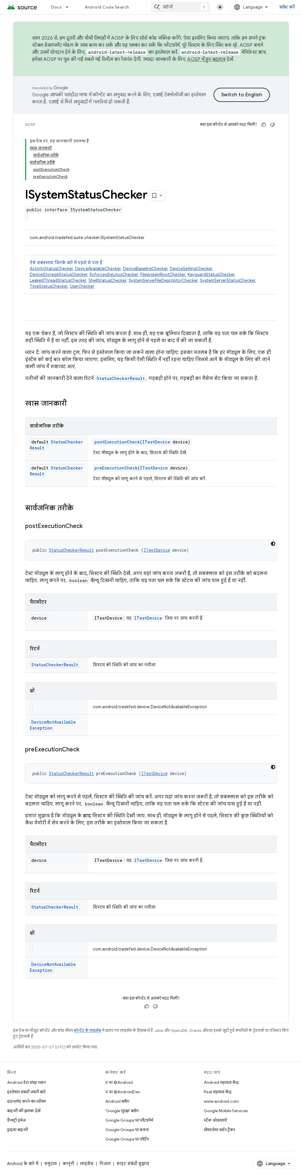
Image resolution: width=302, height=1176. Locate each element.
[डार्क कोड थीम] (273, 543)
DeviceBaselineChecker (145, 268)
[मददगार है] (263, 124)
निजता (105, 1163)
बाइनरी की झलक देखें (23, 1110)
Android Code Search (107, 7)
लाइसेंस (86, 1163)
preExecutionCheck (115, 468)
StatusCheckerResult (120, 378)
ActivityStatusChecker (51, 268)
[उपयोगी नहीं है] (272, 124)
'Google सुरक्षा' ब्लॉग (122, 1110)
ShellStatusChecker (107, 280)
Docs (56, 7)
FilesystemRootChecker (162, 274)
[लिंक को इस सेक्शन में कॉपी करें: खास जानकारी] (72, 403)
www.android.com (221, 1101)
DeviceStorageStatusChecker (58, 274)
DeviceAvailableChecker (98, 268)
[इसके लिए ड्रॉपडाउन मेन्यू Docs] (70, 7)
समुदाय (50, 1163)
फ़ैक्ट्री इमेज (16, 1120)
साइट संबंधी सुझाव (132, 1163)
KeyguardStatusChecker (211, 274)
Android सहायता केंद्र (221, 1082)
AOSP (30, 124)
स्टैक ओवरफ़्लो (215, 1120)
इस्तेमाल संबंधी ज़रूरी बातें (26, 1091)
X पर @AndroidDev (122, 1091)
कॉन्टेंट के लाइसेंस (87, 1030)
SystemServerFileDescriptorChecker (163, 280)
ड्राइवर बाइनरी (17, 1129)
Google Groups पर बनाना (127, 1129)
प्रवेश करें (287, 7)
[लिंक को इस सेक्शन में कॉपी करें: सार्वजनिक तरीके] (79, 508)
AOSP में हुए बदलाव (206, 59)
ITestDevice (156, 442)
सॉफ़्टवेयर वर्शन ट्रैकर (219, 1129)
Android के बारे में (22, 1163)
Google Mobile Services (226, 1110)
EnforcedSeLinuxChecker (114, 274)
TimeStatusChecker (49, 286)
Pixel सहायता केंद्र (218, 1091)
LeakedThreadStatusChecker (58, 280)
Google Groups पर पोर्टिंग (127, 1139)
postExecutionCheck (117, 442)
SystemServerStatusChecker (227, 280)
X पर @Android (119, 1082)
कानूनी (68, 1163)
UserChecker (82, 286)
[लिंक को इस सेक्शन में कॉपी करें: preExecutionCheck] (85, 749)
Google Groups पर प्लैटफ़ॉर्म (129, 1120)
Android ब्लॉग (117, 1101)
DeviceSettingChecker (191, 268)
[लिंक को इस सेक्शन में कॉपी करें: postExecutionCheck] (88, 526)
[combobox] (180, 7)
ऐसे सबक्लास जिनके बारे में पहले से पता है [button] (143, 274)
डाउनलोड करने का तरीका (26, 1101)
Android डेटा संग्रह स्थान (26, 1082)
